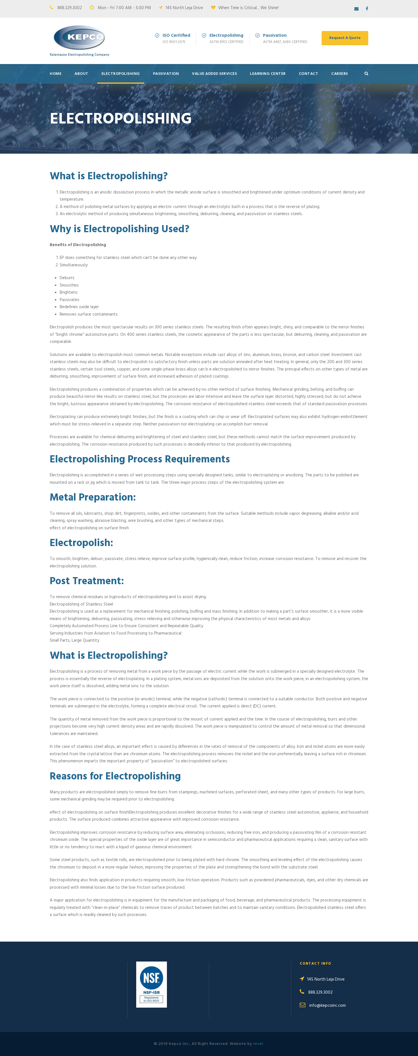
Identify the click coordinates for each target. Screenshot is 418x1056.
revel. (258, 1044)
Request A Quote (345, 38)
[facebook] (367, 9)
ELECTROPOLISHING (121, 74)
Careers (339, 74)
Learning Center (268, 74)
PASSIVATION (166, 74)
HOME (55, 74)
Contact (308, 74)
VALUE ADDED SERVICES (214, 74)
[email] (356, 9)
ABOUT (81, 74)
